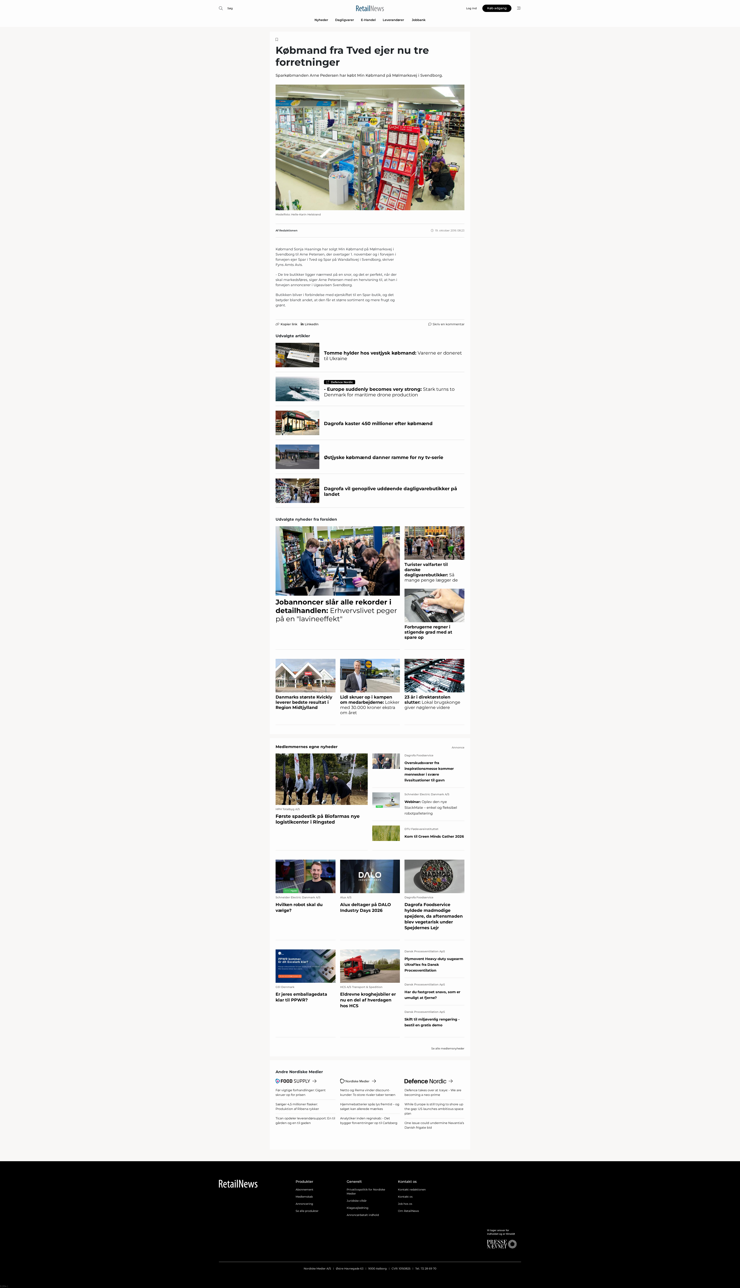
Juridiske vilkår (357, 1200)
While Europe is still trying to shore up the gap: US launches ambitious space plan (433, 1108)
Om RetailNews (408, 1211)
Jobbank (419, 20)
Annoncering (304, 1204)
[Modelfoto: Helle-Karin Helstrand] (370, 147)
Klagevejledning (357, 1208)
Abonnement (304, 1189)
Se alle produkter (307, 1211)
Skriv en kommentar (448, 324)
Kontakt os (405, 1196)
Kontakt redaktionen (412, 1189)
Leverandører (394, 20)
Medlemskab (304, 1196)
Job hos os (405, 1204)
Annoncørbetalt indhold (363, 1215)
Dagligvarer (344, 20)
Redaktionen (288, 230)
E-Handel (368, 20)
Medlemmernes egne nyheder (307, 746)
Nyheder (321, 20)
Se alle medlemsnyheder (447, 1048)
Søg (230, 8)
